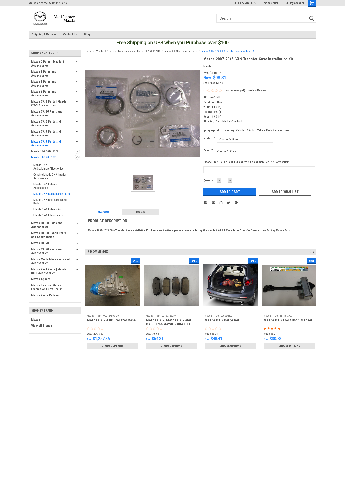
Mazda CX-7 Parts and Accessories (46, 133)
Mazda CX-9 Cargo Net (222, 320)
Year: (208, 150)
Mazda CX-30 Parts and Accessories (46, 113)
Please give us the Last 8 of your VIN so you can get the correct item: (246, 162)
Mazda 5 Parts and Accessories (43, 83)
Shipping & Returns (44, 34)
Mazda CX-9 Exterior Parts (48, 209)
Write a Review (257, 90)
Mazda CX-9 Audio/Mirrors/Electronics (48, 166)
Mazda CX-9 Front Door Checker (288, 320)
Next (314, 251)
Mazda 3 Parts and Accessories (43, 73)
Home (88, 51)
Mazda (35, 320)
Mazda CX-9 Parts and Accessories (46, 143)
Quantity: (208, 180)
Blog (87, 34)
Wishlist (273, 3)
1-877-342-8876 (247, 3)
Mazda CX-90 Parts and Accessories (46, 251)
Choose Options (112, 345)
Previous (310, 251)
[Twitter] (228, 202)
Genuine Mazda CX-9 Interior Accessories (49, 176)
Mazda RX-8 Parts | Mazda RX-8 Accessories (48, 271)
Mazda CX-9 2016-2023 (44, 151)
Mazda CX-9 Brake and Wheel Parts (50, 201)
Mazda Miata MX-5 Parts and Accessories (50, 261)
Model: (209, 138)
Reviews (141, 211)
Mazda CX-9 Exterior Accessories (45, 186)
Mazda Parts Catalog (45, 295)
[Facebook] (205, 202)
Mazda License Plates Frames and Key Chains (47, 287)
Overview (103, 211)
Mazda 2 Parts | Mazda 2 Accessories (47, 63)
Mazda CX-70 (40, 243)
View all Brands (41, 326)
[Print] (221, 202)
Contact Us (70, 34)
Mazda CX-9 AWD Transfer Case (111, 320)
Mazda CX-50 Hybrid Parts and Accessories (48, 235)
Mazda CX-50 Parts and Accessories (46, 225)
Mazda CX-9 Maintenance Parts (51, 194)
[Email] (213, 202)
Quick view (112, 309)
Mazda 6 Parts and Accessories (43, 93)
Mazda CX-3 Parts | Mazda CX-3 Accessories (48, 103)
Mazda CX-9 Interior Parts (48, 215)
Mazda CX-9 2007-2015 (44, 157)
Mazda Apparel (41, 279)
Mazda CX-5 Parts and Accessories (46, 123)
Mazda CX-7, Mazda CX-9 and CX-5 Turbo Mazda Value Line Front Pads (168, 324)
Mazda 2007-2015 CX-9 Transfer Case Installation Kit (228, 51)
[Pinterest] (236, 202)
